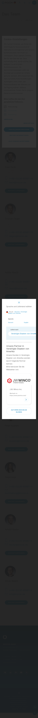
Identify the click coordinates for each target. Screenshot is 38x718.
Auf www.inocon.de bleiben (19, 411)
